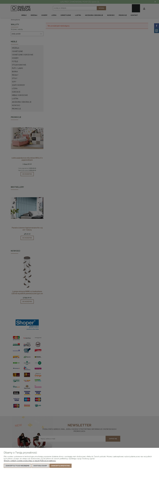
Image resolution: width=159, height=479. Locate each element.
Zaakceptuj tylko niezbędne (17, 466)
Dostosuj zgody (40, 466)
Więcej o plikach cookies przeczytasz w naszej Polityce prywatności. (30, 461)
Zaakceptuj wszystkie (60, 466)
